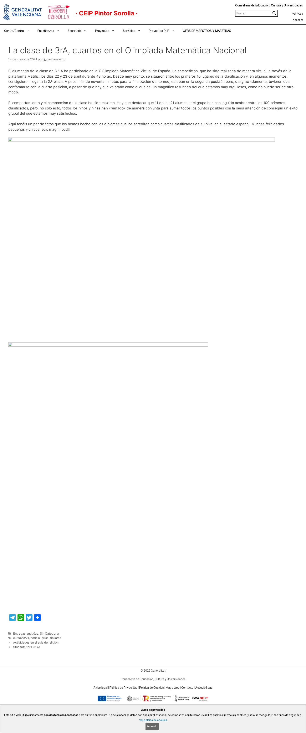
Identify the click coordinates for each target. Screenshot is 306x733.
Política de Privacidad (123, 687)
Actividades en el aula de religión (35, 642)
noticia (35, 638)
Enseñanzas (45, 31)
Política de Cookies (151, 687)
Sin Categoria (49, 633)
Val (294, 13)
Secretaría (75, 31)
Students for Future (26, 647)
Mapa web (172, 687)
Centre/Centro (14, 31)
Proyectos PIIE (159, 31)
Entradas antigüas (25, 633)
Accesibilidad (204, 687)
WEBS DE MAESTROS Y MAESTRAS (207, 31)
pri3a (45, 638)
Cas (300, 13)
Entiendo (152, 726)
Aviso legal (100, 687)
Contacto (187, 687)
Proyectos (102, 31)
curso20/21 (21, 638)
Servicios (129, 31)
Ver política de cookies (153, 720)
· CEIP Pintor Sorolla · (107, 13)
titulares (55, 638)
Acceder (298, 19)
